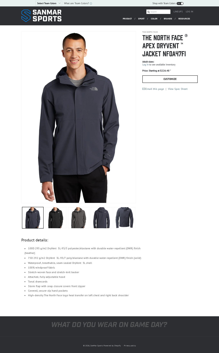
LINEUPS (178, 11)
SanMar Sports (96, 345)
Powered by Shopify (112, 345)
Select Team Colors (47, 3)
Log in (145, 64)
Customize (170, 79)
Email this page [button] (155, 88)
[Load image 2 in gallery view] (55, 217)
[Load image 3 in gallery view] (78, 217)
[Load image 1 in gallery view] (32, 217)
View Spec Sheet (178, 88)
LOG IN (189, 12)
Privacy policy (130, 345)
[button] (128, 19)
